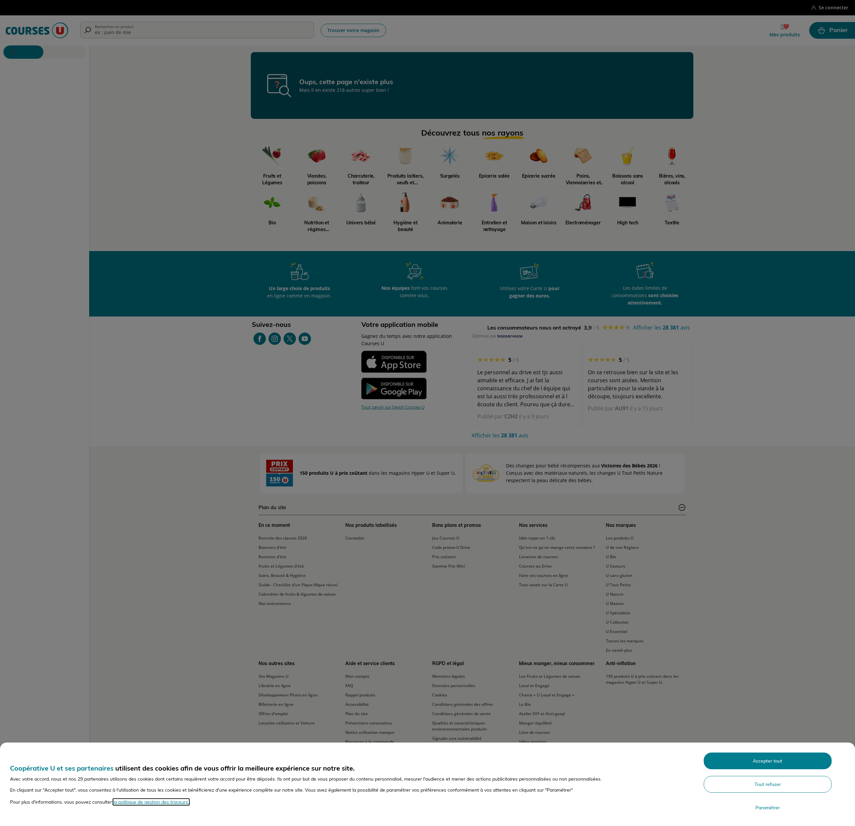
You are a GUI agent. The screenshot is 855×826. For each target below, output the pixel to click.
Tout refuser (767, 784)
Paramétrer (767, 808)
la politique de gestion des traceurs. (151, 802)
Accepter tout (767, 761)
